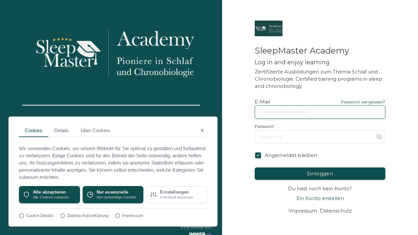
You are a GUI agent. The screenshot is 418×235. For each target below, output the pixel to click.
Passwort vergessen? (363, 101)
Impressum (302, 211)
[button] (49, 194)
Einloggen (320, 173)
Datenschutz (336, 211)
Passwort (264, 126)
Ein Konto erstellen (320, 198)
